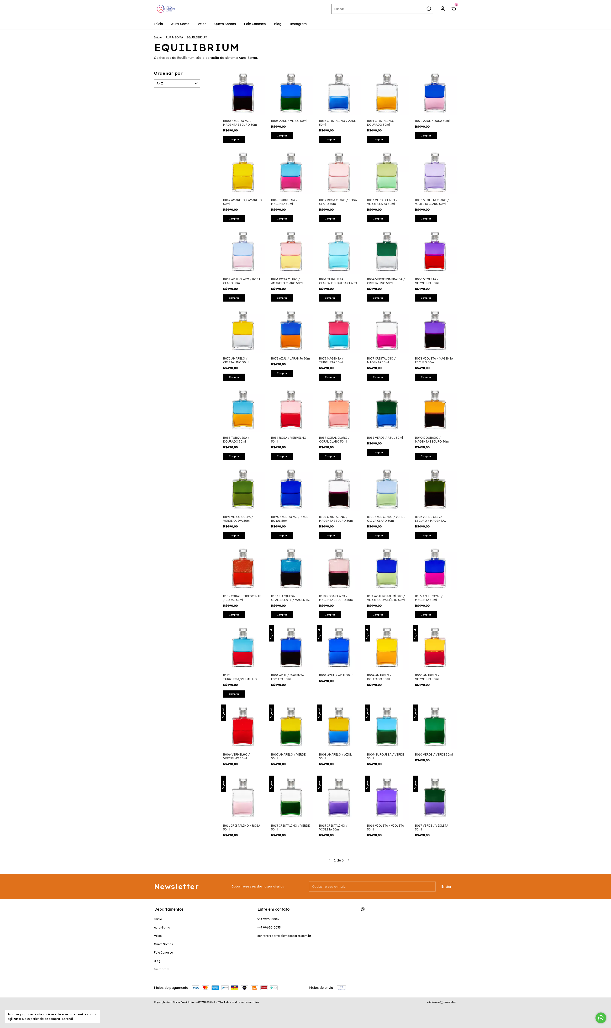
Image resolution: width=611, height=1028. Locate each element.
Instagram (298, 24)
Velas (202, 24)
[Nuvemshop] (442, 1003)
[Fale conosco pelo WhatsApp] (600, 1017)
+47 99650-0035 (269, 927)
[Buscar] (428, 9)
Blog (277, 24)
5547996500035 (268, 919)
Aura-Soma (180, 24)
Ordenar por (168, 73)
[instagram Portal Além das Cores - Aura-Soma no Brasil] (363, 909)
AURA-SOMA (174, 37)
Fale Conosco (255, 24)
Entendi (67, 1019)
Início (158, 24)
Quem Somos (225, 24)
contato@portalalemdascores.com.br (284, 936)
